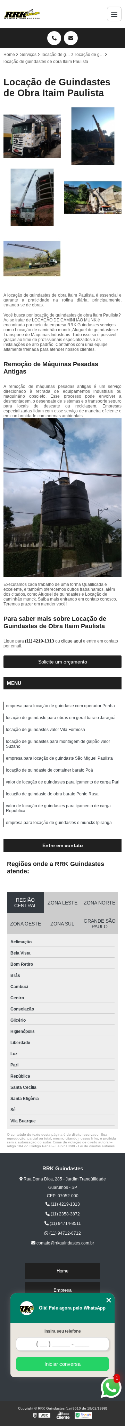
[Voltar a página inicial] (21, 14)
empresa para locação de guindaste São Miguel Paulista (59, 758)
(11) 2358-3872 (65, 1214)
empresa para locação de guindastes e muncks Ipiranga (59, 822)
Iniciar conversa (62, 1364)
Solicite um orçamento (62, 662)
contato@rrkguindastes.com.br (64, 1243)
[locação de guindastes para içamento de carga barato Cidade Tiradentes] (32, 259)
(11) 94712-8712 (64, 1233)
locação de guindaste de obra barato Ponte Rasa (52, 794)
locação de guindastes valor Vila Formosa (45, 729)
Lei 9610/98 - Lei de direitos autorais (85, 1146)
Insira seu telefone (62, 1331)
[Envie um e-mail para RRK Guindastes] (71, 38)
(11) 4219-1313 (40, 641)
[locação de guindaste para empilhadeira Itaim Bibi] (93, 136)
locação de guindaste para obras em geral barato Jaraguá (61, 717)
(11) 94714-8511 (65, 1223)
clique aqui (71, 641)
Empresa (62, 1290)
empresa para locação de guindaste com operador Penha (60, 705)
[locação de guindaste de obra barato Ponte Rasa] (32, 197)
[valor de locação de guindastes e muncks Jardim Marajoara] (32, 136)
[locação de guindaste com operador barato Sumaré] (93, 197)
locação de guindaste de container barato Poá (49, 770)
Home (62, 1271)
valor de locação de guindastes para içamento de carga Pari (62, 782)
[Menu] (114, 14)
